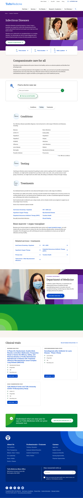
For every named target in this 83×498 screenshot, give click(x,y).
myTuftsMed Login (73, 1)
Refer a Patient (43, 1)
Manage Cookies (55, 491)
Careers (58, 1)
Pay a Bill (52, 1)
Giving (63, 1)
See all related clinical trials (68, 342)
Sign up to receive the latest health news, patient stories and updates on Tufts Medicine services (60, 478)
